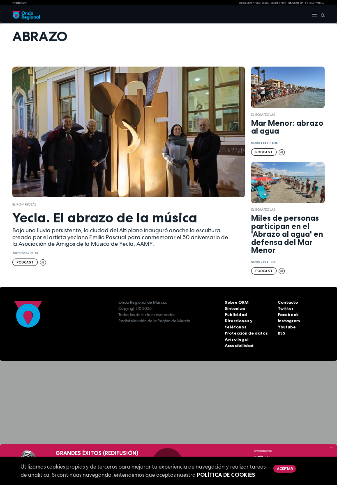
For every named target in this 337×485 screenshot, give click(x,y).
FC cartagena (314, 3)
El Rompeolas (24, 204)
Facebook (288, 314)
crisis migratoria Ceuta (253, 3)
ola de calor (278, 3)
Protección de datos (246, 333)
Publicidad (236, 314)
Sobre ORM (237, 302)
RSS (281, 333)
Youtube (287, 327)
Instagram (289, 320)
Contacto (288, 302)
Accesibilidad (239, 345)
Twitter (285, 308)
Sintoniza (235, 308)
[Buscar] (321, 14)
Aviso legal (237, 339)
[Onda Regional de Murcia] (26, 14)
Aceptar (285, 469)
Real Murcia (296, 3)
